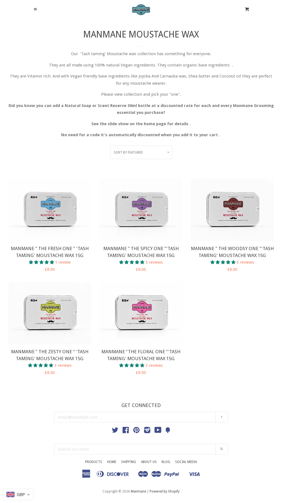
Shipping (128, 462)
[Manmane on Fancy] (167, 431)
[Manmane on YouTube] (157, 431)
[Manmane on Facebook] (125, 431)
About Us (149, 462)
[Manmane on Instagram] (147, 431)
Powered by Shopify (165, 491)
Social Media (186, 462)
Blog (166, 462)
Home (111, 462)
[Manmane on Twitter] (115, 431)
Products (93, 462)
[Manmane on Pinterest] (136, 431)
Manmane (139, 491)
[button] (42, 262)
